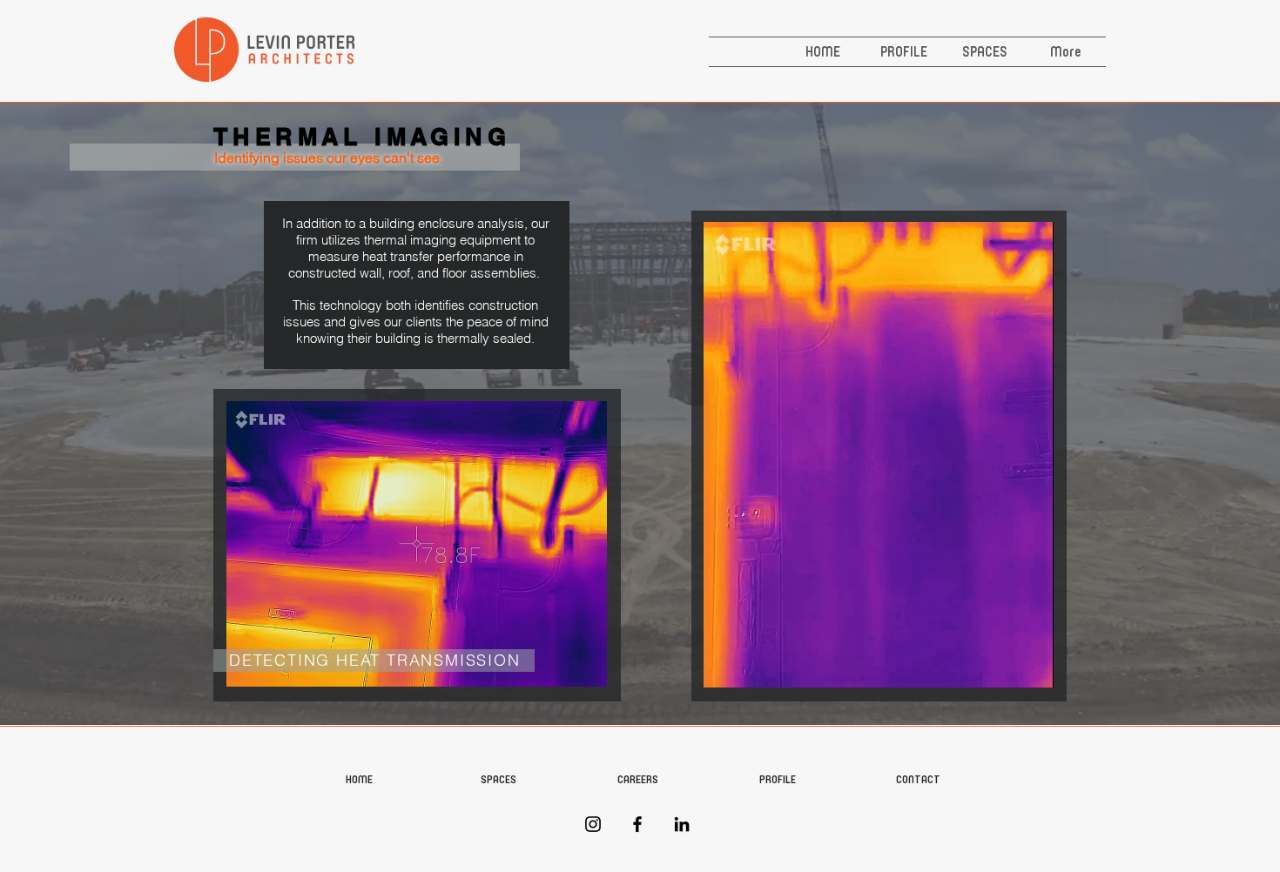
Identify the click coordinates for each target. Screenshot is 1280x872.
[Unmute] (755, 664)
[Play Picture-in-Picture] (1000, 664)
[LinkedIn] (681, 824)
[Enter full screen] (1030, 664)
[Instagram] (593, 824)
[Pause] (726, 664)
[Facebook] (637, 824)
